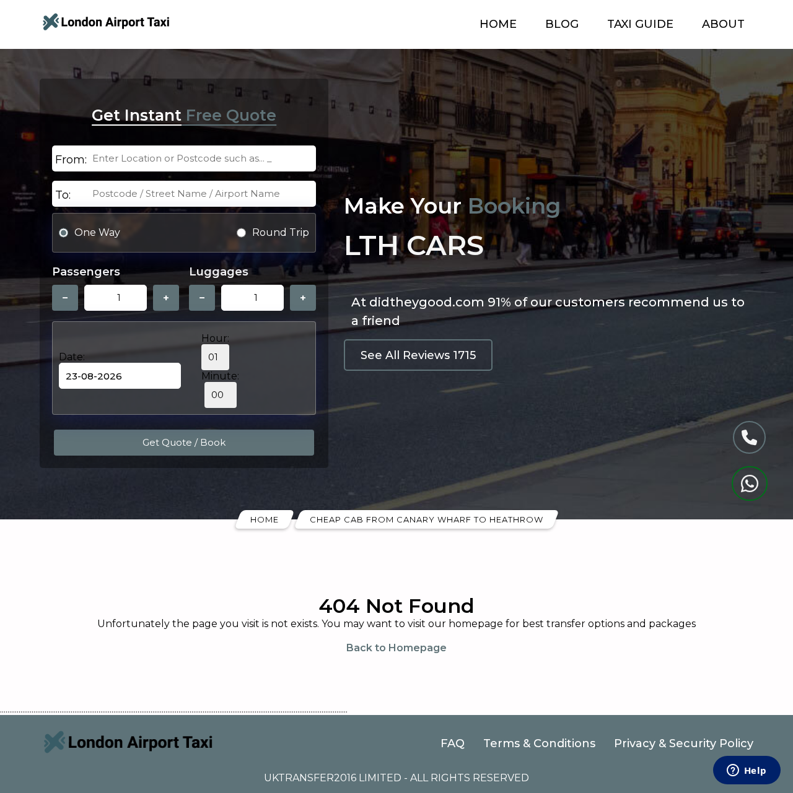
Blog (562, 24)
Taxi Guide (640, 24)
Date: (72, 357)
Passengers (86, 272)
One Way (97, 232)
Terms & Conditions (539, 743)
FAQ (452, 743)
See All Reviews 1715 (418, 355)
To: (63, 195)
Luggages (218, 272)
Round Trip (280, 232)
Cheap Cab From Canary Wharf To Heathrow (426, 519)
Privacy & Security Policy (683, 743)
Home (498, 24)
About (723, 24)
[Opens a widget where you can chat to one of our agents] (746, 771)
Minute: (220, 376)
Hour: (215, 338)
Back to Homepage (396, 648)
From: (71, 160)
